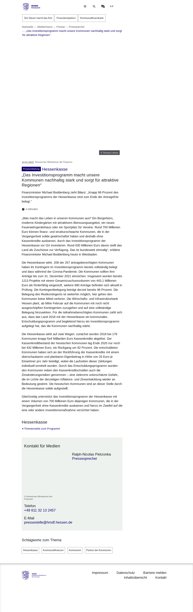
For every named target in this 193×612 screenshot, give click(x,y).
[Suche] (94, 6)
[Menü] (85, 6)
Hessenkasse (30, 550)
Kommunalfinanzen (53, 550)
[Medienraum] (103, 6)
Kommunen (75, 550)
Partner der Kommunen (98, 550)
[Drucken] (66, 209)
